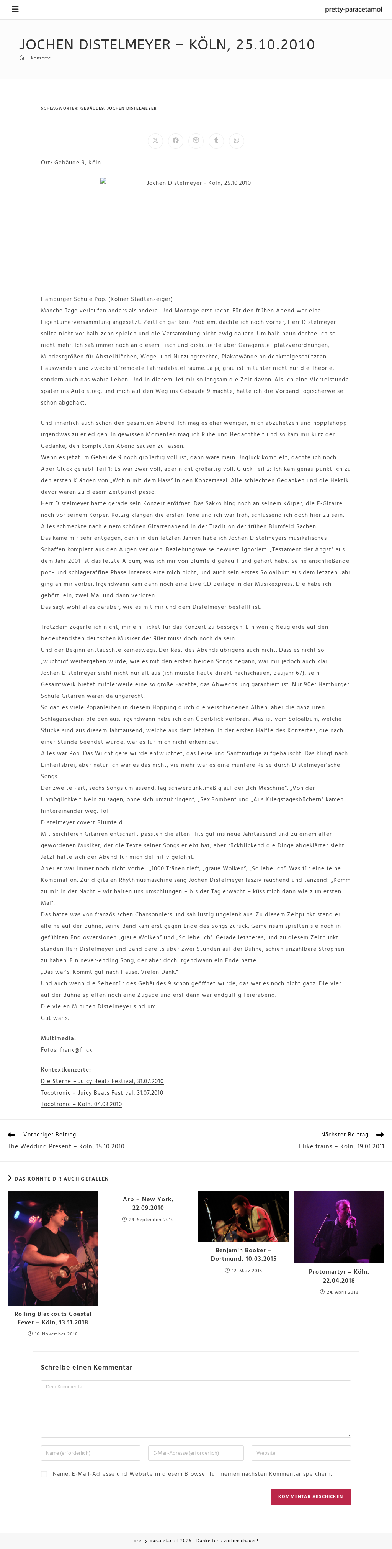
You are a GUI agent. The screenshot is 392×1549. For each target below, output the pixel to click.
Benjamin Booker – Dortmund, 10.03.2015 (244, 1255)
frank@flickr (77, 1050)
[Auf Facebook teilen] (175, 141)
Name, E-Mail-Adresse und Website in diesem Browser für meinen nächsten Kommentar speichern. (192, 1474)
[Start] (22, 58)
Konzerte (41, 58)
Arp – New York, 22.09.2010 (148, 1204)
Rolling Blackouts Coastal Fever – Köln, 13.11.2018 (53, 1318)
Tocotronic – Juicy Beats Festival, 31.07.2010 (102, 1093)
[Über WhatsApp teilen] (236, 141)
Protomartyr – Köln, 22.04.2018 (339, 1276)
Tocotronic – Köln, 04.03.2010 (81, 1104)
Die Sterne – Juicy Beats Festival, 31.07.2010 (102, 1081)
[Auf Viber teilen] (196, 141)
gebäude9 (92, 108)
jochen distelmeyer (132, 108)
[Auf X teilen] (155, 141)
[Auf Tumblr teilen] (216, 141)
